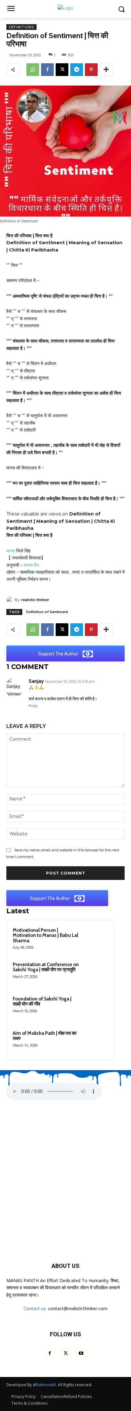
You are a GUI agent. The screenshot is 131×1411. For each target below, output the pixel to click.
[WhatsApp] (32, 69)
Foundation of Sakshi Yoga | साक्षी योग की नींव (42, 1001)
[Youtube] (81, 1353)
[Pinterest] (91, 69)
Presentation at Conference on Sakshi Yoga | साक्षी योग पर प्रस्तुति (46, 967)
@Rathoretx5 (44, 1384)
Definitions (21, 27)
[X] (62, 69)
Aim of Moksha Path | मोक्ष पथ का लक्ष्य (44, 1035)
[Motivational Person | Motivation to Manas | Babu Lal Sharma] (95, 938)
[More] (106, 69)
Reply (33, 705)
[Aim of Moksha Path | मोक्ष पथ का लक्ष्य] (95, 1041)
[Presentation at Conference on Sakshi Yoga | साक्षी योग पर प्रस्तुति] (95, 973)
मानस (10, 551)
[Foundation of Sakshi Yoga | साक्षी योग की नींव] (95, 1007)
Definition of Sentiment (47, 612)
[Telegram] (76, 69)
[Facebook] (47, 69)
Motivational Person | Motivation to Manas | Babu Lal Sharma (45, 935)
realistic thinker (35, 600)
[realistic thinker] (10, 600)
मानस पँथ (31, 565)
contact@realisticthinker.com (77, 1308)
